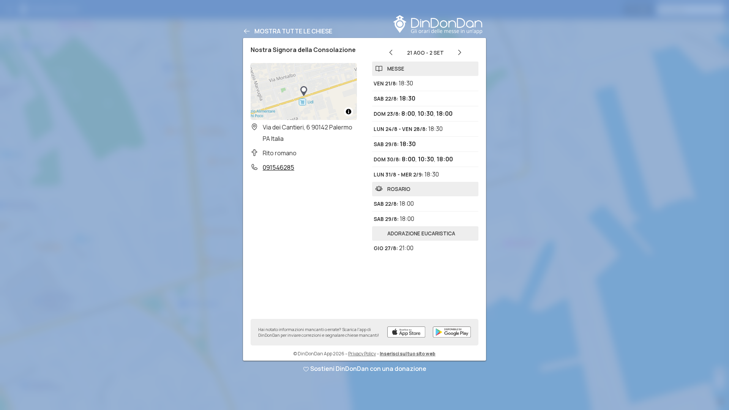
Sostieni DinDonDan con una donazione (368, 368)
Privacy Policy (362, 353)
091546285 (278, 167)
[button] (304, 91)
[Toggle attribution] (348, 111)
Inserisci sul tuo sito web (408, 353)
